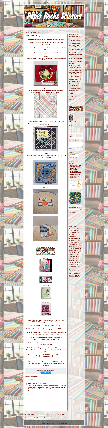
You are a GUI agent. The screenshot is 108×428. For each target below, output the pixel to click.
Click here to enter (46, 372)
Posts (73, 154)
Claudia (45, 188)
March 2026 (73, 238)
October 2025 (74, 248)
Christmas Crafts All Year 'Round (75, 166)
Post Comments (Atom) (41, 417)
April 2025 (73, 260)
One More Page (75, 174)
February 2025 (74, 264)
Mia (29, 383)
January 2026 (74, 242)
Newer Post (30, 414)
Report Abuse (74, 270)
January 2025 (74, 266)
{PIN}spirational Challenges (75, 177)
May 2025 (72, 258)
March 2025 (73, 262)
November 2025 (74, 246)
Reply (30, 390)
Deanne (45, 56)
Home (26, 29)
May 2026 (72, 234)
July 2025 (72, 254)
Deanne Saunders (75, 121)
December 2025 (74, 244)
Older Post (61, 414)
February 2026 (74, 240)
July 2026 (72, 230)
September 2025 (74, 250)
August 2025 (73, 252)
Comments (74, 157)
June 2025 (73, 256)
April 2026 (73, 236)
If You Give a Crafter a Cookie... (75, 172)
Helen (46, 153)
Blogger (64, 423)
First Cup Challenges (73, 169)
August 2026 (73, 228)
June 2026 (73, 232)
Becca (46, 89)
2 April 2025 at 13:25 (38, 383)
